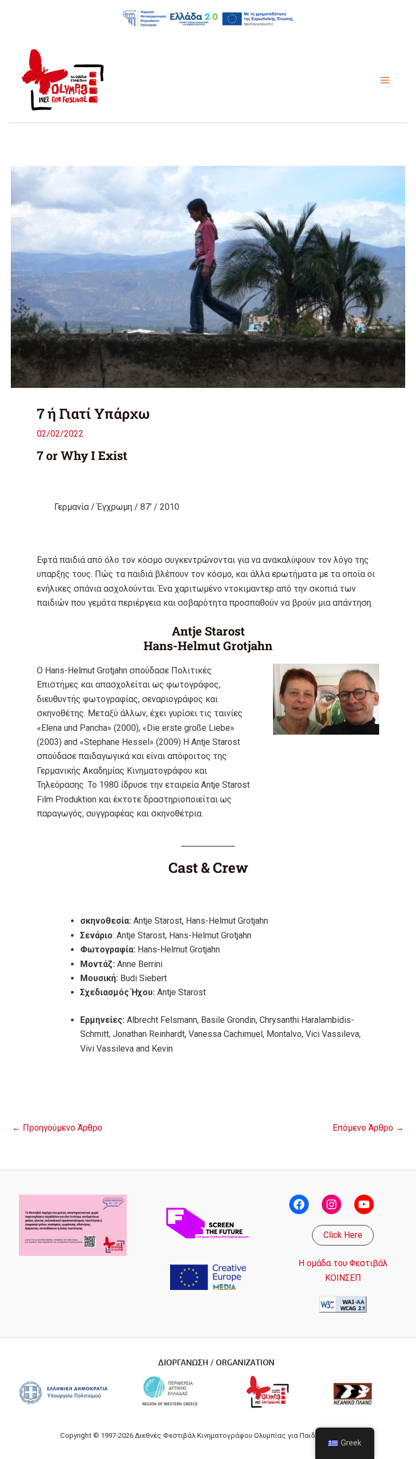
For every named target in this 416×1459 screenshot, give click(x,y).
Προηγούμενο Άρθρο (57, 1128)
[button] (343, 1235)
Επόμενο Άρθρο (368, 1128)
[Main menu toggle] (385, 80)
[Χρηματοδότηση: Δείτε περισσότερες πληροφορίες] (208, 18)
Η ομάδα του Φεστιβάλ (343, 1263)
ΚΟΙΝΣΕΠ (343, 1278)
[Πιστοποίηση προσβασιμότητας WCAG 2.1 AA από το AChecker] (343, 1304)
